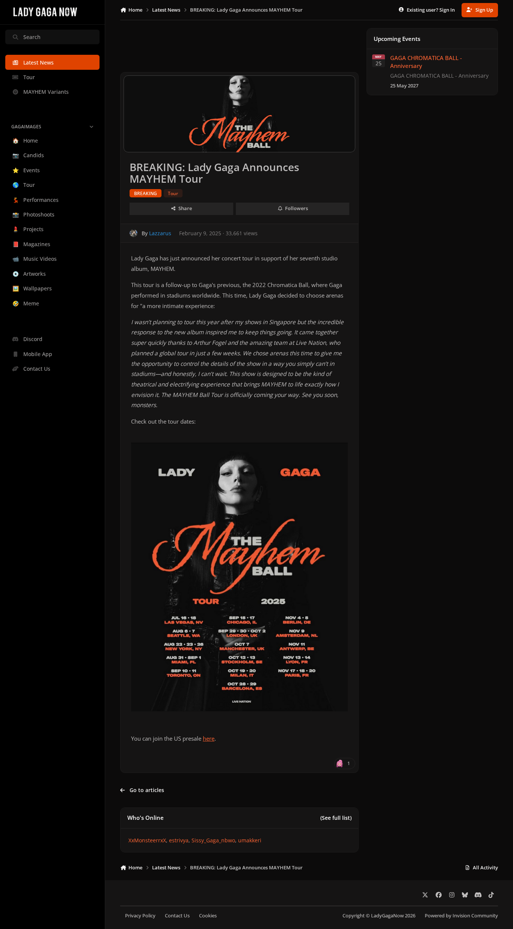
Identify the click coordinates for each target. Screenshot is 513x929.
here (208, 739)
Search (32, 37)
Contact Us (177, 915)
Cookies (208, 915)
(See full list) (336, 817)
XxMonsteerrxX (147, 840)
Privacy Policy (140, 915)
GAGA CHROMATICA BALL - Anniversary (426, 61)
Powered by (461, 915)
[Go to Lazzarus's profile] (133, 233)
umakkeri (249, 840)
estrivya (179, 840)
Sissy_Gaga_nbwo (213, 840)
